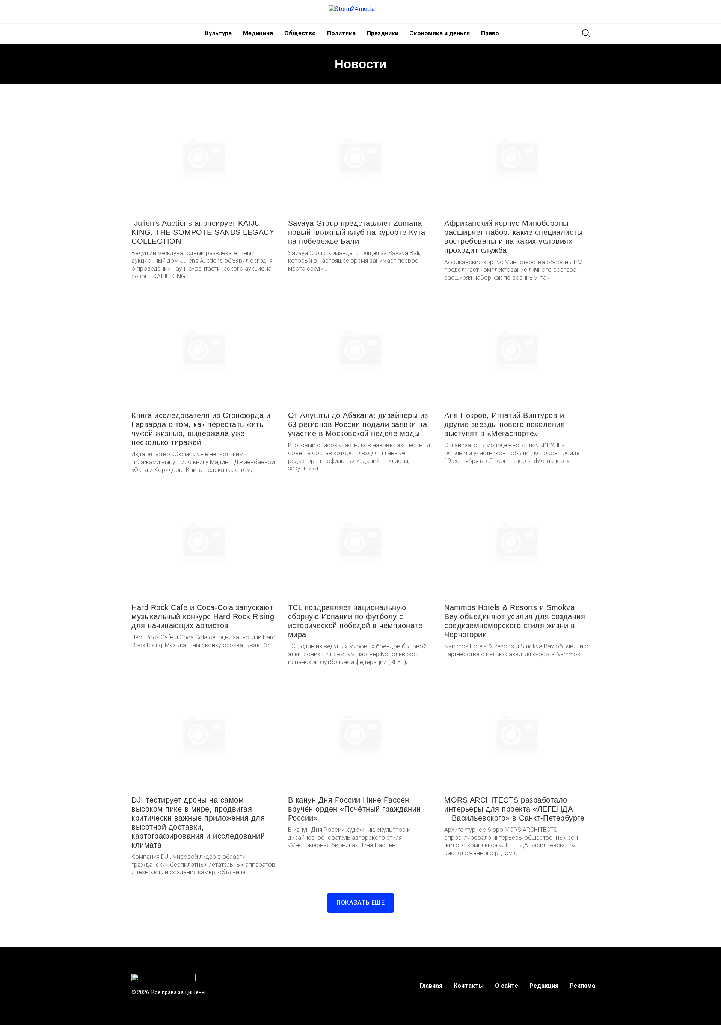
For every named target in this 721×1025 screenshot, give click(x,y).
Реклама (582, 985)
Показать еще (360, 902)
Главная (430, 985)
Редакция (543, 985)
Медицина (258, 33)
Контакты (469, 985)
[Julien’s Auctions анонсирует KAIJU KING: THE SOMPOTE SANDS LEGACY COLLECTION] (204, 157)
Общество (300, 33)
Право (490, 33)
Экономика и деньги (440, 33)
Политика (341, 33)
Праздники (382, 33)
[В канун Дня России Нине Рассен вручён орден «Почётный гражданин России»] (360, 733)
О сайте (506, 985)
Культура (218, 33)
